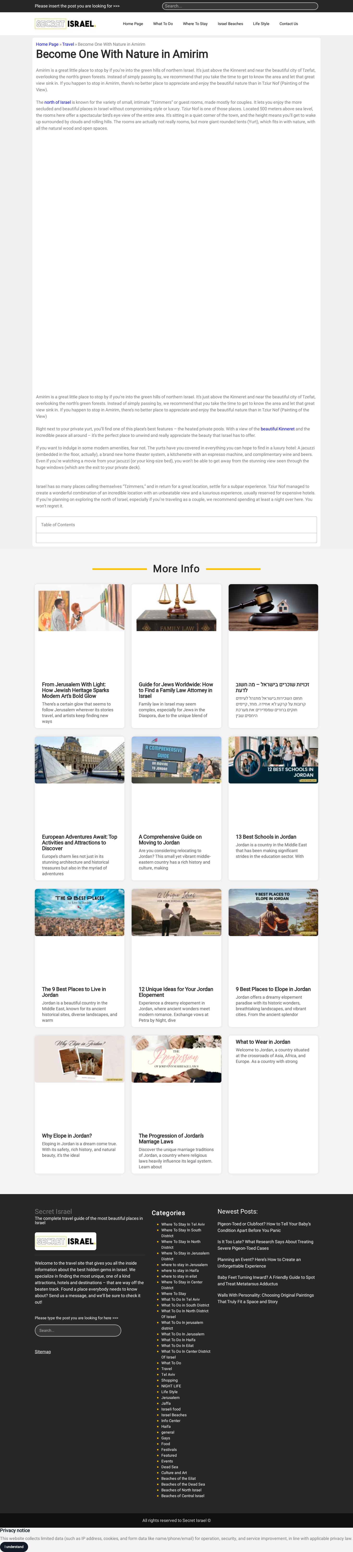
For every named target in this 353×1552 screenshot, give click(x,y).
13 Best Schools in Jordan (266, 837)
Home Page (133, 24)
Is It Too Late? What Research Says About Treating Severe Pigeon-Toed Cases (265, 1245)
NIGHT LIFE (171, 1386)
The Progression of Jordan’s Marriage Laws (171, 1138)
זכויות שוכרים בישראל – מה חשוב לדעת (272, 687)
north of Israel (57, 102)
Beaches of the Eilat (178, 1478)
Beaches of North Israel (181, 1490)
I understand (14, 1546)
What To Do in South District (185, 1305)
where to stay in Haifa (180, 1271)
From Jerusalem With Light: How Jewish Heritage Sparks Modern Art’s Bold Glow (75, 690)
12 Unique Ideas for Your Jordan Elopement (176, 992)
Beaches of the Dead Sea (183, 1484)
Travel (68, 44)
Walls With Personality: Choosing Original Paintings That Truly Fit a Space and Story (266, 1298)
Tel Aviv (168, 1374)
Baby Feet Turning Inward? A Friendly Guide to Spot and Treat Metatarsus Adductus (266, 1280)
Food (165, 1444)
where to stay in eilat (179, 1276)
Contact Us (289, 24)
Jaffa (166, 1403)
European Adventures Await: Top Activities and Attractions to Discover (79, 842)
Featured (169, 1455)
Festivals (169, 1450)
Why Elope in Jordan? (67, 1136)
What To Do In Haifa (178, 1340)
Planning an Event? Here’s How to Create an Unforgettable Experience (259, 1262)
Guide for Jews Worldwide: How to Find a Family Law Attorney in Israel (176, 690)
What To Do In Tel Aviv (180, 1299)
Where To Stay (195, 24)
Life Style (261, 24)
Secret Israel (53, 1212)
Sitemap (43, 1352)
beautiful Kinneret (278, 429)
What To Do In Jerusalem (182, 1334)
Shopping (169, 1380)
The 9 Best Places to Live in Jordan (74, 992)
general (167, 1432)
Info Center (170, 1421)
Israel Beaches (230, 24)
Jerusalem (170, 1398)
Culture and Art (174, 1473)
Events (167, 1461)
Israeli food (171, 1409)
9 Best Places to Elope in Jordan (273, 989)
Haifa (166, 1426)
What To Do (163, 24)
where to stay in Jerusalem (184, 1265)
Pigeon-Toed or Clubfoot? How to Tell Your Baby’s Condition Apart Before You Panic (264, 1227)
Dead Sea (169, 1467)
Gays (165, 1438)
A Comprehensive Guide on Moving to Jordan (170, 840)
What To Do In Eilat (177, 1346)
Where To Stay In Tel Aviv (183, 1224)
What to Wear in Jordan (263, 1042)
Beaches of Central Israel (182, 1496)
